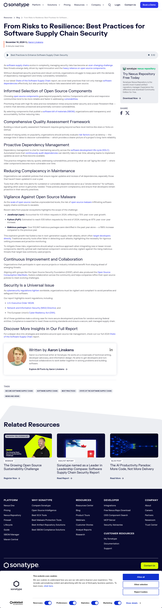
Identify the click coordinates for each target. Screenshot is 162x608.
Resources (8, 18)
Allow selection (141, 584)
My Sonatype (110, 539)
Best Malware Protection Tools (46, 520)
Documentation (111, 543)
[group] (81, 55)
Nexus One (9, 505)
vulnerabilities (71, 99)
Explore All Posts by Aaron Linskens (46, 369)
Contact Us (149, 565)
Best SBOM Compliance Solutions (48, 530)
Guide (6, 530)
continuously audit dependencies (41, 153)
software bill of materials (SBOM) (59, 111)
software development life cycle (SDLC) (90, 150)
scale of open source (21, 202)
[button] (7, 55)
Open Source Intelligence (44, 510)
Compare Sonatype (41, 505)
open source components (26, 96)
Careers (149, 510)
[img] (149, 55)
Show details (132, 603)
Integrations (110, 505)
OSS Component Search (116, 515)
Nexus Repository (12, 515)
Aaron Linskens (35, 42)
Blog (18, 18)
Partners (149, 515)
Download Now (130, 98)
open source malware (81, 202)
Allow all (141, 577)
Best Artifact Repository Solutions (48, 525)
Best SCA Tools (39, 515)
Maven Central (11, 539)
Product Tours (83, 515)
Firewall (7, 520)
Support (108, 548)
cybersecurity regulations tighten (23, 290)
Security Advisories (113, 525)
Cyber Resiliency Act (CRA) (42, 313)
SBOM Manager (11, 534)
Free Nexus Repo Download (117, 510)
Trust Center (151, 525)
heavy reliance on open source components (84, 68)
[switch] (72, 603)
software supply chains (18, 65)
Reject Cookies (141, 592)
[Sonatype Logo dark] (16, 6)
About (148, 505)
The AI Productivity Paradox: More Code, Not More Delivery (132, 467)
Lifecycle (8, 525)
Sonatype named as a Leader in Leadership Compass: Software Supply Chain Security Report (79, 469)
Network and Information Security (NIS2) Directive (31, 308)
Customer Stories (84, 525)
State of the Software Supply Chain (33, 81)
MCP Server (109, 520)
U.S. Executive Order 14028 (20, 303)
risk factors (84, 135)
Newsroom (150, 520)
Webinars (80, 520)
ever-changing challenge (101, 65)
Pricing (67, 5)
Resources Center (84, 505)
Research (80, 534)
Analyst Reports (84, 530)
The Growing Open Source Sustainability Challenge (23, 467)
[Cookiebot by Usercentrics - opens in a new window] (16, 603)
